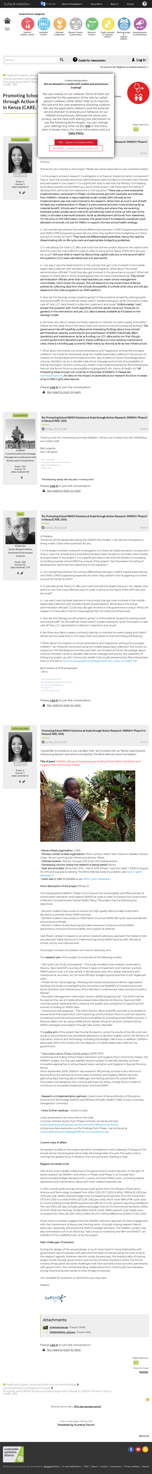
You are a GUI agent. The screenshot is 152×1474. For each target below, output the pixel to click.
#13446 (144, 527)
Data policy (116, 1466)
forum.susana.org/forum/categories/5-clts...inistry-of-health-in (99, 661)
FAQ (86, 1466)
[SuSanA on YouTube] (138, 1449)
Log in (54, 387)
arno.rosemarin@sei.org (52, 685)
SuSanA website (16, 4)
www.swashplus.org (52, 375)
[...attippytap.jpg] (87, 805)
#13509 (144, 429)
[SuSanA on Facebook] (131, 1449)
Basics (114, 4)
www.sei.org (47, 687)
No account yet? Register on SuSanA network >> (124, 66)
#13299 (144, 742)
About (94, 1466)
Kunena (47, 1466)
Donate (130, 4)
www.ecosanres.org (50, 690)
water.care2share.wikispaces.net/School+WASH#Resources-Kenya (79, 1124)
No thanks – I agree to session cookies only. (76, 148)
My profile (95, 4)
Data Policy (76, 133)
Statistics (56, 1466)
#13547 (144, 153)
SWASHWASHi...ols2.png (62, 1332)
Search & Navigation (71, 4)
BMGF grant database (96, 879)
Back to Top (144, 1436)
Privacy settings (131, 1466)
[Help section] (144, 4)
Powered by (66, 1425)
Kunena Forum (84, 1425)
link (87, 126)
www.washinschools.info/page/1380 (61, 1131)
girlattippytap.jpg (59, 1327)
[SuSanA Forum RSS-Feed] (145, 1449)
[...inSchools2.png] (53, 1298)
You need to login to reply (64, 392)
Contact (104, 1466)
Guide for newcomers (92, 60)
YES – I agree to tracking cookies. (76, 142)
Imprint (145, 1466)
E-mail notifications (72, 1466)
